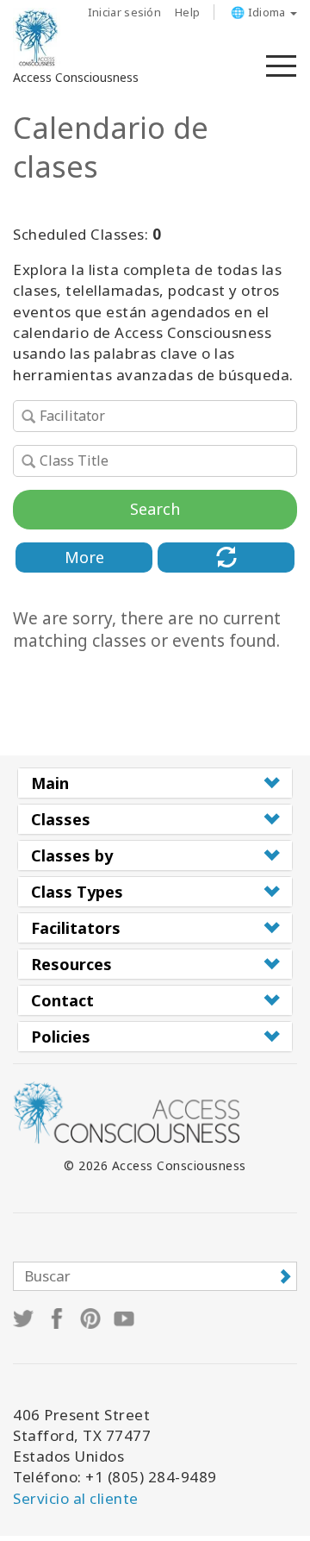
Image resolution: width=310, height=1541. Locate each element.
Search (155, 508)
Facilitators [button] (76, 928)
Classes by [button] (72, 855)
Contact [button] (62, 1000)
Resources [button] (71, 964)
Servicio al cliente (76, 1498)
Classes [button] (60, 819)
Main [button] (50, 783)
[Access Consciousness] (36, 38)
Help (187, 12)
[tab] (155, 783)
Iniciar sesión (124, 12)
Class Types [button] (77, 891)
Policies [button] (60, 1036)
